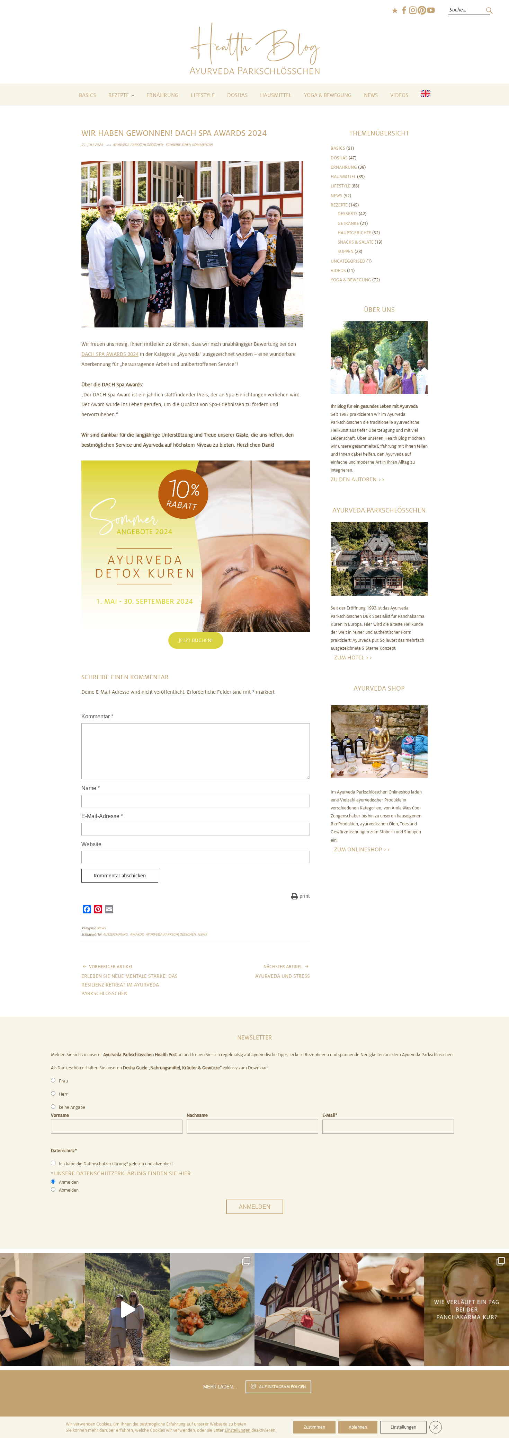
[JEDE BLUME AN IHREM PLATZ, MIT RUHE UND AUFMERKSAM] (42, 1309)
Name (90, 788)
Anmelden (254, 1207)
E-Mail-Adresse (102, 816)
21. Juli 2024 (92, 144)
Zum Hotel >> (353, 657)
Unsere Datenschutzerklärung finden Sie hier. (123, 1173)
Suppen (346, 251)
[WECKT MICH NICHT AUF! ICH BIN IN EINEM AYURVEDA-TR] (296, 1309)
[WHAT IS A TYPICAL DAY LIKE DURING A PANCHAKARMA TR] (466, 1309)
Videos (399, 95)
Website (91, 844)
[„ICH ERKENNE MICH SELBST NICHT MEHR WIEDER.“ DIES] (381, 1309)
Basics (87, 95)
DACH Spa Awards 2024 (110, 354)
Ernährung (162, 95)
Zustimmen (314, 1427)
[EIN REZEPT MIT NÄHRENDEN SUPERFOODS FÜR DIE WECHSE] (212, 1309)
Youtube (431, 10)
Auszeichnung (115, 934)
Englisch (395, 10)
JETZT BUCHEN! (196, 640)
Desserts (348, 214)
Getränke (348, 223)
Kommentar (97, 716)
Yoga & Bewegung (327, 95)
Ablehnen (358, 1427)
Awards (136, 934)
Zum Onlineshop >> (362, 849)
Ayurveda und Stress (282, 971)
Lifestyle (203, 95)
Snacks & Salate (356, 242)
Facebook (404, 10)
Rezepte (118, 95)
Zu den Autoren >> (358, 479)
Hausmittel (276, 95)
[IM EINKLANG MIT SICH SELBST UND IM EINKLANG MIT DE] (127, 1309)
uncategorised (348, 261)
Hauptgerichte (354, 233)
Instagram (413, 10)
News (371, 95)
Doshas (237, 95)
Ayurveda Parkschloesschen (138, 144)
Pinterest (422, 10)
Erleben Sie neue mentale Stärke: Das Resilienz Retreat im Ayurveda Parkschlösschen (129, 980)
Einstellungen (237, 1430)
